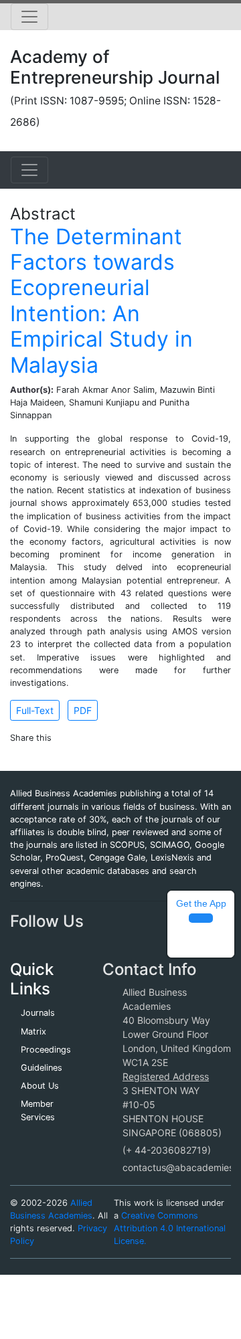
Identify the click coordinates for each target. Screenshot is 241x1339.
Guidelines (41, 1068)
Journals (38, 1013)
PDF (83, 710)
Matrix (33, 1031)
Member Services (38, 1110)
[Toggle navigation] (29, 16)
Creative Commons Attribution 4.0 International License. (170, 1228)
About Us (40, 1086)
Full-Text (35, 710)
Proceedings (46, 1050)
